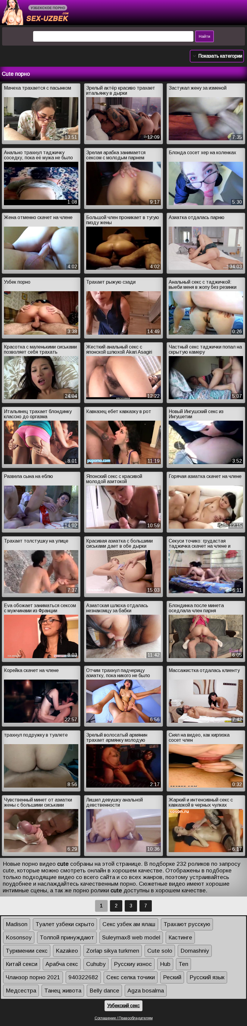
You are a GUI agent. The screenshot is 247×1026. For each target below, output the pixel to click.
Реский (172, 977)
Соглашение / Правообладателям (124, 1018)
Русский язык (206, 977)
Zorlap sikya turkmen (112, 951)
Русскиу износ (133, 964)
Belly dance (104, 990)
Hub (165, 964)
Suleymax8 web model (131, 937)
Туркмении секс (27, 951)
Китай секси (21, 964)
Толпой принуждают (67, 937)
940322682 (83, 977)
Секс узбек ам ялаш (128, 924)
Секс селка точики (130, 977)
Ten (183, 964)
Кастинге (180, 937)
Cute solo (159, 951)
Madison (16, 924)
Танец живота (62, 990)
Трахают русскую (187, 924)
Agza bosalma (145, 990)
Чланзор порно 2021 (33, 977)
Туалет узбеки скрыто (65, 924)
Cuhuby (96, 964)
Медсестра (21, 990)
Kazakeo (67, 951)
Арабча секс (61, 964)
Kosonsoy (19, 937)
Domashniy (194, 951)
